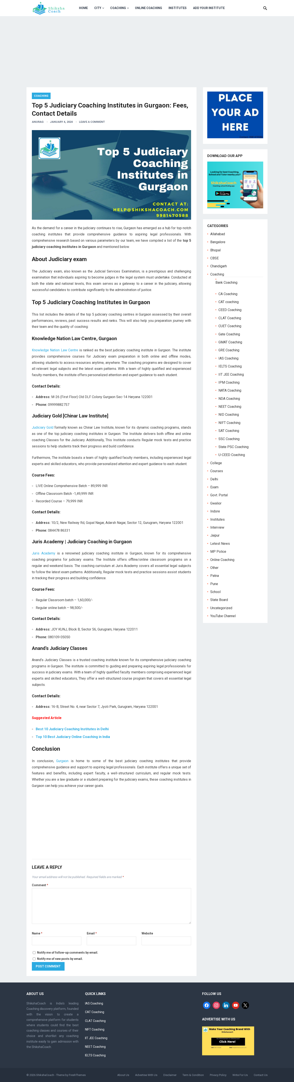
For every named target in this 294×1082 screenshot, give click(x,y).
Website (147, 933)
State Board (219, 600)
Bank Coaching (226, 282)
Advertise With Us (146, 1075)
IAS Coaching (228, 358)
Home (83, 8)
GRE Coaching (228, 350)
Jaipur (215, 535)
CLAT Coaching (229, 318)
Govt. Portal (219, 495)
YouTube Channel (223, 616)
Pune (214, 584)
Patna (214, 576)
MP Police (218, 552)
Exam (214, 487)
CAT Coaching (94, 1012)
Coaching (118, 8)
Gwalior (215, 503)
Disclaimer (169, 1075)
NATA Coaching (229, 390)
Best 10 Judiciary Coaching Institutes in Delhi (72, 729)
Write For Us (240, 1075)
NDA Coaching (229, 399)
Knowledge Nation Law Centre (55, 350)
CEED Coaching (229, 310)
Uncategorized (221, 608)
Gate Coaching (229, 334)
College (216, 463)
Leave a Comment (92, 121)
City (97, 8)
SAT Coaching (228, 431)
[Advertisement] (147, 48)
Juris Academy (43, 553)
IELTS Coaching (230, 366)
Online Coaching (148, 8)
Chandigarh (218, 266)
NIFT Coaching (229, 423)
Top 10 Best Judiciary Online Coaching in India (73, 737)
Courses (216, 471)
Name (37, 933)
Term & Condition (193, 1075)
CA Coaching (227, 294)
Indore (215, 511)
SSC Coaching (229, 439)
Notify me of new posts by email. (60, 959)
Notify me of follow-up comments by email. (67, 952)
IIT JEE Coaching (231, 374)
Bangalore (217, 242)
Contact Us (261, 1075)
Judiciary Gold (42, 427)
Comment (40, 885)
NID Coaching (228, 415)
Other (214, 568)
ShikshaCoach (45, 1075)
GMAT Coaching (230, 342)
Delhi (214, 479)
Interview (217, 527)
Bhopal (215, 250)
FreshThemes (77, 1075)
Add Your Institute (209, 8)
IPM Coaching (229, 382)
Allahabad (217, 234)
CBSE (214, 258)
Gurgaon (62, 761)
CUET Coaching (229, 326)
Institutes (178, 8)
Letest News (220, 544)
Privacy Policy (218, 1075)
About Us (123, 1075)
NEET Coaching (229, 407)
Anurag (38, 121)
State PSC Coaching (233, 447)
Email (92, 933)
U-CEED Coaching (231, 455)
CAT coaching (228, 302)
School (215, 592)
